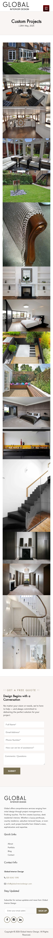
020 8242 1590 (12, 878)
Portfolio (11, 848)
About (10, 844)
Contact (11, 855)
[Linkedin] (20, 920)
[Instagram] (14, 920)
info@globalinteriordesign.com (19, 884)
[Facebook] (7, 920)
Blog (10, 851)
